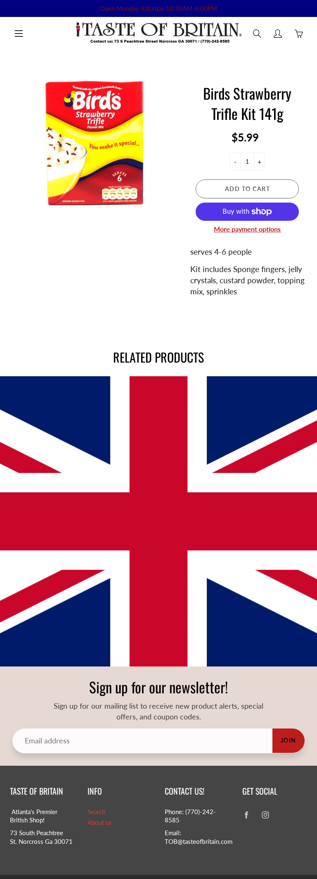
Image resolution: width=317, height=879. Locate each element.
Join (288, 740)
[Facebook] (246, 815)
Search (96, 811)
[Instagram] (265, 815)
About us (100, 822)
